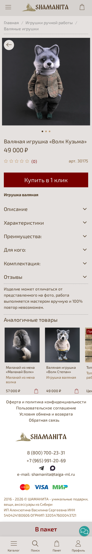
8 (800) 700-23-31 (46, 452)
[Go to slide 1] (42, 131)
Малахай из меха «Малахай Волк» (20, 369)
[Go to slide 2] (46, 131)
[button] (84, 531)
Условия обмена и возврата (46, 413)
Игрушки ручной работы (49, 22)
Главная (11, 22)
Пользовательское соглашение (46, 407)
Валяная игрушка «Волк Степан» (61, 369)
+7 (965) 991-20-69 (46, 460)
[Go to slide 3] (49, 131)
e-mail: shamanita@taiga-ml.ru (46, 474)
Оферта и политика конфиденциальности (46, 401)
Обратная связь (44, 420)
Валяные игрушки (21, 28)
